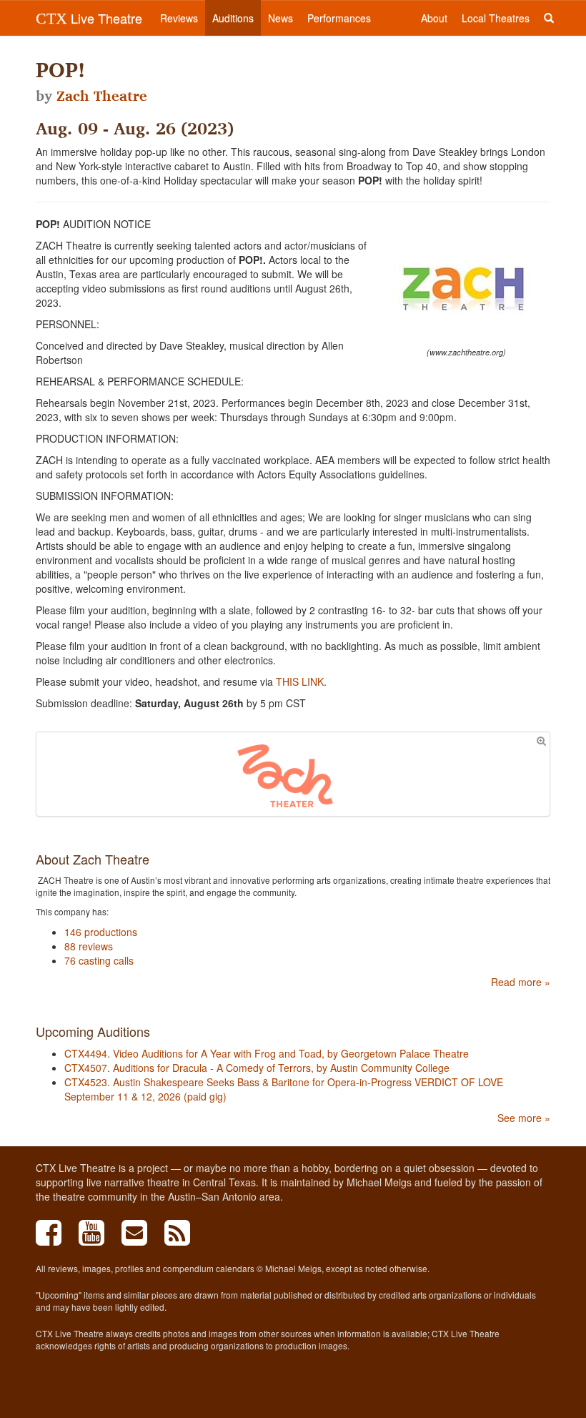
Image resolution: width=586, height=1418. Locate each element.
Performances (339, 18)
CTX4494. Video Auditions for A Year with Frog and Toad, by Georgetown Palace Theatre (266, 1053)
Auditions (233, 18)
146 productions (100, 932)
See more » (523, 1118)
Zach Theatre (101, 95)
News (280, 18)
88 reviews (88, 946)
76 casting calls (99, 960)
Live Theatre (89, 18)
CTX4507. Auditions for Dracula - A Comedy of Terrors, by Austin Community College (257, 1067)
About (434, 18)
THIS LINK (300, 681)
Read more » (520, 982)
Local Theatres (496, 18)
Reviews (179, 18)
